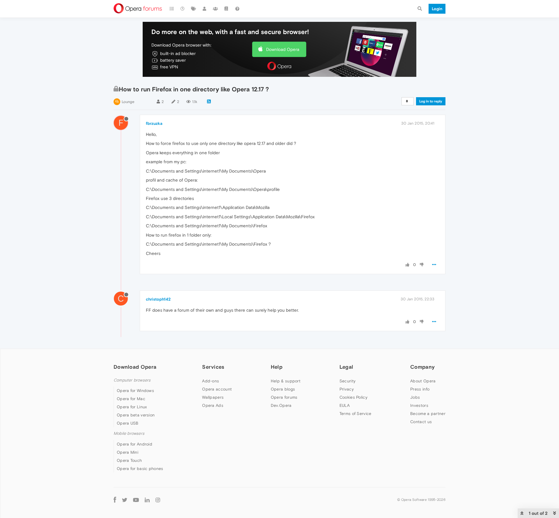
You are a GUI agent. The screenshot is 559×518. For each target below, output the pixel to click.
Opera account (217, 389)
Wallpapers (213, 397)
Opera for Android (134, 444)
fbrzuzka (154, 123)
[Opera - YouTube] (136, 499)
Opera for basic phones (140, 468)
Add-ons (210, 381)
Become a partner (427, 413)
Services (213, 367)
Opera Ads (212, 405)
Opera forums (284, 397)
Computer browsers (132, 380)
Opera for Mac (131, 398)
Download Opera (282, 49)
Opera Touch (129, 460)
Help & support (285, 381)
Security (347, 381)
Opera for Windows (135, 390)
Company (422, 367)
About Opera (423, 381)
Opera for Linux (132, 407)
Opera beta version (136, 415)
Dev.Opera (281, 405)
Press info (419, 389)
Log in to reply (430, 101)
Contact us (421, 421)
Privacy (346, 389)
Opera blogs (283, 389)
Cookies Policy (353, 397)
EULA (344, 405)
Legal (346, 367)
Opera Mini (127, 452)
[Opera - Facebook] (115, 499)
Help (276, 367)
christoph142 (158, 299)
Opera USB (128, 423)
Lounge (128, 102)
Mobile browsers (129, 433)
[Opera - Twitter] (124, 499)
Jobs (415, 397)
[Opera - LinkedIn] (147, 499)
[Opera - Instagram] (158, 499)
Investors (419, 405)
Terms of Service (355, 413)
